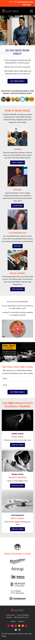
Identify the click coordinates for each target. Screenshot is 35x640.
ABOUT (13, 622)
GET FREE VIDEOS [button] (17, 81)
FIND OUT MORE (17, 445)
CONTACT (21, 622)
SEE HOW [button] (17, 246)
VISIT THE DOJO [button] (17, 289)
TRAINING (17, 149)
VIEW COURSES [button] (17, 163)
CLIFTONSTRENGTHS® (18, 233)
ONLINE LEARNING (17, 273)
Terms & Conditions (23, 615)
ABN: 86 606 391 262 (21, 617)
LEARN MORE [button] (17, 206)
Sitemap (9, 617)
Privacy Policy (10, 615)
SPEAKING (17, 190)
